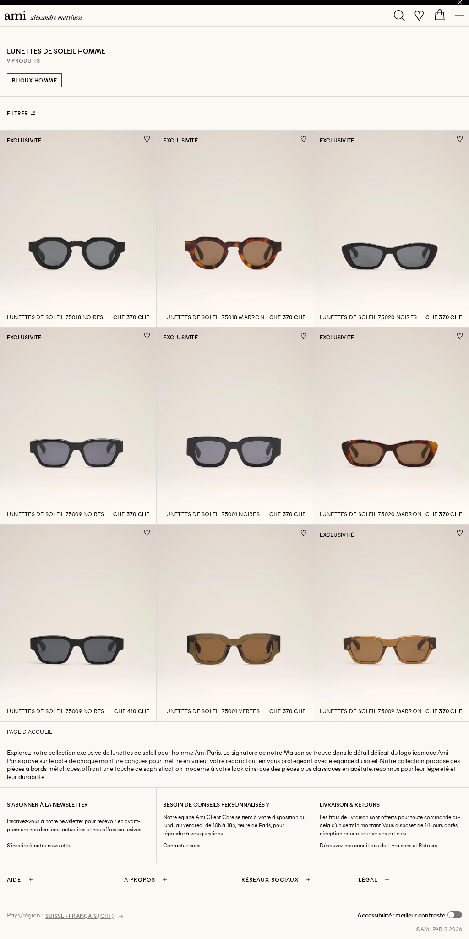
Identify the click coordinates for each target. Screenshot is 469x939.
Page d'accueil (29, 731)
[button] (409, 915)
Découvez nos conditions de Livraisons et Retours (378, 845)
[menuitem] (43, 15)
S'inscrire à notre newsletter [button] (39, 845)
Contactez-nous (181, 845)
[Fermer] (460, 2)
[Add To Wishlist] (147, 139)
